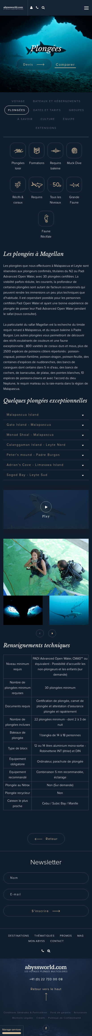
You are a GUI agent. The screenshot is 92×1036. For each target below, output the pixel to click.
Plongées (16, 110)
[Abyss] (15, 8)
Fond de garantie (60, 1012)
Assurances (80, 1012)
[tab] (46, 415)
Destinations (18, 936)
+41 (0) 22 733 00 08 (46, 979)
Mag (80, 936)
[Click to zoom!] (23, 610)
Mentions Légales (22, 1018)
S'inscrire (41, 911)
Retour (51, 839)
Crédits (40, 1018)
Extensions (46, 128)
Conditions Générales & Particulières (25, 1012)
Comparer (65, 64)
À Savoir (25, 119)
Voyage (18, 101)
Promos (66, 936)
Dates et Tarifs (47, 110)
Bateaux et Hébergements (57, 101)
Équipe (69, 119)
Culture (48, 119)
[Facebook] (46, 1028)
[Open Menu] (86, 8)
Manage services (11, 1029)
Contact (57, 941)
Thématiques (44, 936)
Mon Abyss (36, 941)
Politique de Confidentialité (64, 1018)
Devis (29, 64)
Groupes (76, 110)
